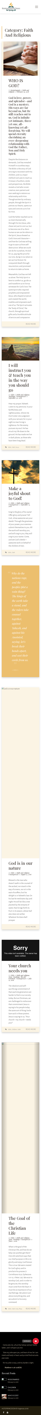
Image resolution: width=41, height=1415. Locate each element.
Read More (31, 324)
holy (17, 1309)
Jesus (17, 447)
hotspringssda (15, 90)
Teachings (12, 396)
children (14, 1029)
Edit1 (12, 395)
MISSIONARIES (13, 1379)
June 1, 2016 (13, 1241)
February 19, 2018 (23, 92)
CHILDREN (12, 1387)
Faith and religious (23, 395)
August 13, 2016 (26, 874)
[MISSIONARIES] (4, 1380)
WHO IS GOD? (16, 83)
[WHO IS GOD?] (4, 1396)
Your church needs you (20, 968)
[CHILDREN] (4, 1388)
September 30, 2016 (15, 398)
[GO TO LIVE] (36, 1341)
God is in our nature (20, 865)
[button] (4, 1127)
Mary (20, 1309)
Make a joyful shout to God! (19, 493)
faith (13, 447)
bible (9, 447)
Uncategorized (21, 396)
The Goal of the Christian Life (19, 1225)
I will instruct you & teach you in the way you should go (20, 377)
